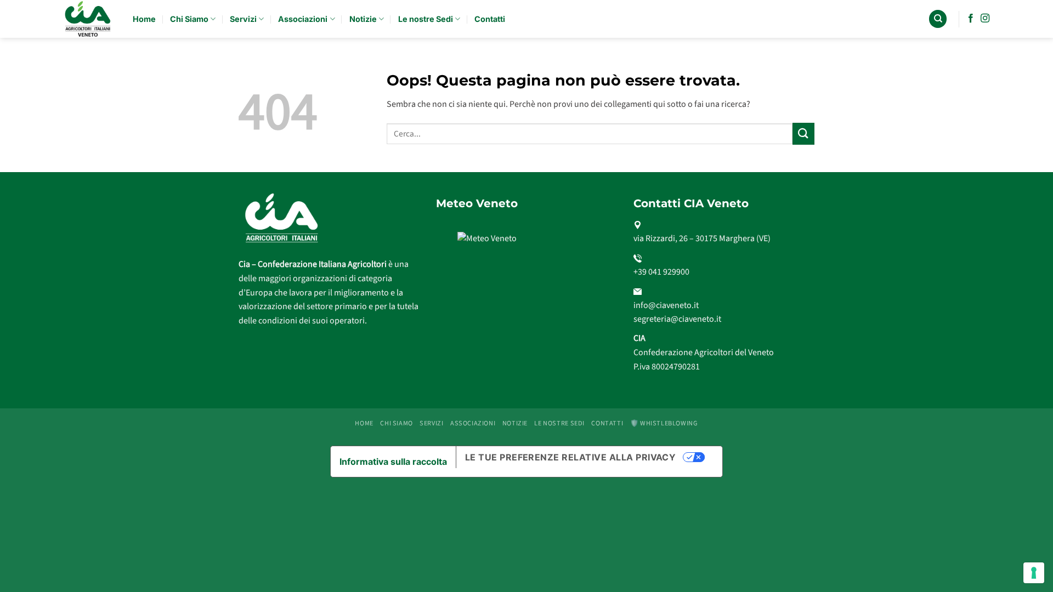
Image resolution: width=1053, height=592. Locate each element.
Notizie (363, 19)
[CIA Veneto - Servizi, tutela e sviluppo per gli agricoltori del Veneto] (88, 19)
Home (144, 19)
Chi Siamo (189, 19)
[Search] (938, 19)
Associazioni (302, 19)
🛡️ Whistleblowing (664, 423)
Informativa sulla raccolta (393, 461)
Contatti (489, 19)
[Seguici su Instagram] (985, 19)
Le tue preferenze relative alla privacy (570, 457)
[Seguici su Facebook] (970, 19)
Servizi (243, 19)
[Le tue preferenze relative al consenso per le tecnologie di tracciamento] (1033, 572)
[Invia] (803, 133)
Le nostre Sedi (425, 19)
